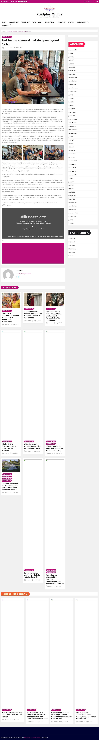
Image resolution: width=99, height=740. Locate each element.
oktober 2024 (72, 126)
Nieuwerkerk (13, 22)
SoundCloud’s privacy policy (36, 223)
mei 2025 (70, 102)
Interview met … (83, 22)
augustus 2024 (72, 133)
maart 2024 (71, 150)
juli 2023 (70, 178)
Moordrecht (25, 22)
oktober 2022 (72, 209)
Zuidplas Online (50, 14)
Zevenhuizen (37, 22)
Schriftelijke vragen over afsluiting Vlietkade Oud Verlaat (12, 714)
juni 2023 (70, 182)
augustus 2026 (72, 50)
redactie (7, 47)
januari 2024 (71, 157)
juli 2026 (70, 53)
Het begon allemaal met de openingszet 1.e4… (19, 31)
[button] (10, 25)
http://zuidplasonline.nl (25, 274)
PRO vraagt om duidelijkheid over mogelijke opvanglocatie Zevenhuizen (86, 715)
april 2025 (71, 105)
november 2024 (72, 123)
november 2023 (72, 164)
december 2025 (72, 77)
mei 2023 (70, 185)
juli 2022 (70, 220)
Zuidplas (71, 22)
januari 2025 (71, 116)
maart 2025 (71, 109)
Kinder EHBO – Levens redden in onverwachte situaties (9, 447)
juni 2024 (70, 140)
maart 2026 (71, 67)
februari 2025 (72, 112)
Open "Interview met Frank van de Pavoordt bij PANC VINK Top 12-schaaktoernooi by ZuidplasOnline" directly (35, 236)
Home (4, 22)
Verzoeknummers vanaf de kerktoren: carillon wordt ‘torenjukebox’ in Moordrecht (54, 316)
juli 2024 (70, 136)
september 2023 (72, 171)
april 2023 (71, 188)
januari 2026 (71, 74)
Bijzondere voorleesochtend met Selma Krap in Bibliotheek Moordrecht (10, 317)
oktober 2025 (72, 84)
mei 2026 (70, 60)
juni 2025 (70, 98)
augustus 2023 (72, 175)
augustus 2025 (72, 91)
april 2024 (71, 147)
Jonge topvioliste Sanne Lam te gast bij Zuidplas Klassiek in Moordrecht (33, 314)
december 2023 (72, 161)
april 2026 (71, 64)
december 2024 (72, 119)
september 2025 (72, 88)
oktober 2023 (72, 168)
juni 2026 (70, 57)
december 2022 (72, 202)
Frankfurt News (36, 737)
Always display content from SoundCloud (33, 229)
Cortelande (61, 22)
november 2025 (72, 81)
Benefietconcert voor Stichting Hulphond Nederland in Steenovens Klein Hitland (61, 715)
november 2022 (72, 206)
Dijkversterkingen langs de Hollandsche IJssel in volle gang (54, 448)
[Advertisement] (34, 253)
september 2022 (72, 213)
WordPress (27, 737)
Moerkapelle (49, 22)
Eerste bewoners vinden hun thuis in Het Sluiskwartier (32, 575)
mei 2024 (70, 143)
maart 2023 (71, 192)
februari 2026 (72, 70)
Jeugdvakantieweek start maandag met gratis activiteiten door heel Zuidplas (10, 486)
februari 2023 (72, 195)
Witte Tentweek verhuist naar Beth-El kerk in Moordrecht (33, 446)
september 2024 (72, 129)
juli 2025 (70, 95)
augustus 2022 (72, 216)
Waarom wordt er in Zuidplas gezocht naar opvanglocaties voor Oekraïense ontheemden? (37, 715)
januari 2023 (71, 199)
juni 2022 (70, 223)
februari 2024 (72, 154)
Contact (5, 25)
